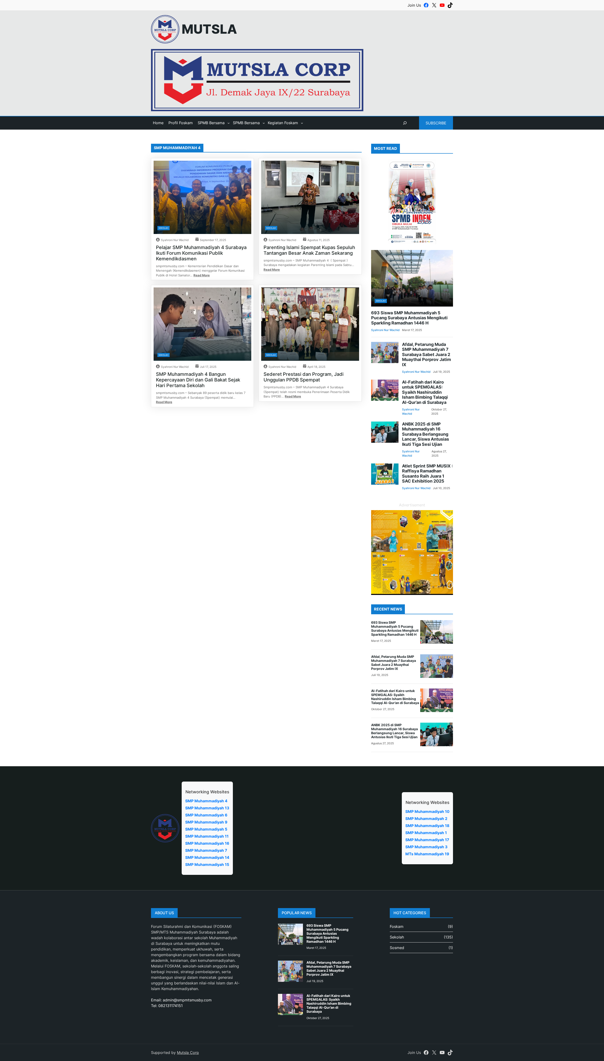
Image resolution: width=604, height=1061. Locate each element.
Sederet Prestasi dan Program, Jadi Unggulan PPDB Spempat (304, 377)
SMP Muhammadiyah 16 (207, 843)
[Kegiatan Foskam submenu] (302, 123)
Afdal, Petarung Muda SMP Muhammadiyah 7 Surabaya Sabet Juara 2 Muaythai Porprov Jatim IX (426, 354)
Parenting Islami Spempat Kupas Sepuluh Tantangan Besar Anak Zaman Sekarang (309, 250)
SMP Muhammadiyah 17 (427, 839)
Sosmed (397, 947)
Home (158, 122)
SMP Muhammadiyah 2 (426, 818)
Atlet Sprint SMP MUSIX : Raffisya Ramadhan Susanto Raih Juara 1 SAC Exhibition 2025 (427, 473)
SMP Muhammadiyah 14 (207, 857)
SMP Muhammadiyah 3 (426, 846)
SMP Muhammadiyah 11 (207, 836)
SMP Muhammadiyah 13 (207, 808)
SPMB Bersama (211, 122)
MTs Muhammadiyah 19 (427, 854)
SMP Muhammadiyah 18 (427, 825)
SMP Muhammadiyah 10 (427, 811)
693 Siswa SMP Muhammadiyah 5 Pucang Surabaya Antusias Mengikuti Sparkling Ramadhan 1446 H (409, 317)
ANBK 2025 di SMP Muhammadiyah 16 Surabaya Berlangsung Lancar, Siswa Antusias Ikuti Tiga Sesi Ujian (425, 434)
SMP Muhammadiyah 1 (426, 832)
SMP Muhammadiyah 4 (206, 801)
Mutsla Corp (188, 1052)
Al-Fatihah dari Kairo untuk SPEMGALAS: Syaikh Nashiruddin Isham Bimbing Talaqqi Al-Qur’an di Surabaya (425, 392)
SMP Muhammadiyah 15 (207, 864)
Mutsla (209, 29)
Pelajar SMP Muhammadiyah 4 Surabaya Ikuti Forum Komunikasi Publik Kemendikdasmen (201, 253)
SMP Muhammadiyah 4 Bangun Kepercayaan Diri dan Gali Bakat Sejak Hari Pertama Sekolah (198, 379)
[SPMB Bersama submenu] (228, 123)
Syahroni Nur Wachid (175, 240)
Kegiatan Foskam (283, 122)
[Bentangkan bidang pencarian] (404, 123)
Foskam (396, 926)
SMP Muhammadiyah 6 (206, 815)
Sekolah (163, 228)
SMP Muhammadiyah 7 (206, 850)
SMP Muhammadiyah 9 (206, 822)
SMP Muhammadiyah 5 (206, 829)
